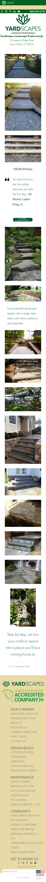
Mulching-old (20, 795)
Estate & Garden (20, 781)
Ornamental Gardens (24, 770)
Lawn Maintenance (23, 790)
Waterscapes (18, 756)
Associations (19, 727)
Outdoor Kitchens (22, 752)
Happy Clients (19, 736)
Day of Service (19, 820)
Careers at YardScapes (24, 732)
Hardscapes (20, 666)
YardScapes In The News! (25, 815)
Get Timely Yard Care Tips (27, 867)
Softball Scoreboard (23, 824)
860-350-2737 (37, 11)
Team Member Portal (23, 852)
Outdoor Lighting (22, 766)
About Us (16, 723)
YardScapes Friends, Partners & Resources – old (25, 834)
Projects (27, 666)
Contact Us (18, 741)
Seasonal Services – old (25, 804)
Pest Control (19, 800)
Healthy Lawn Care (22, 786)
